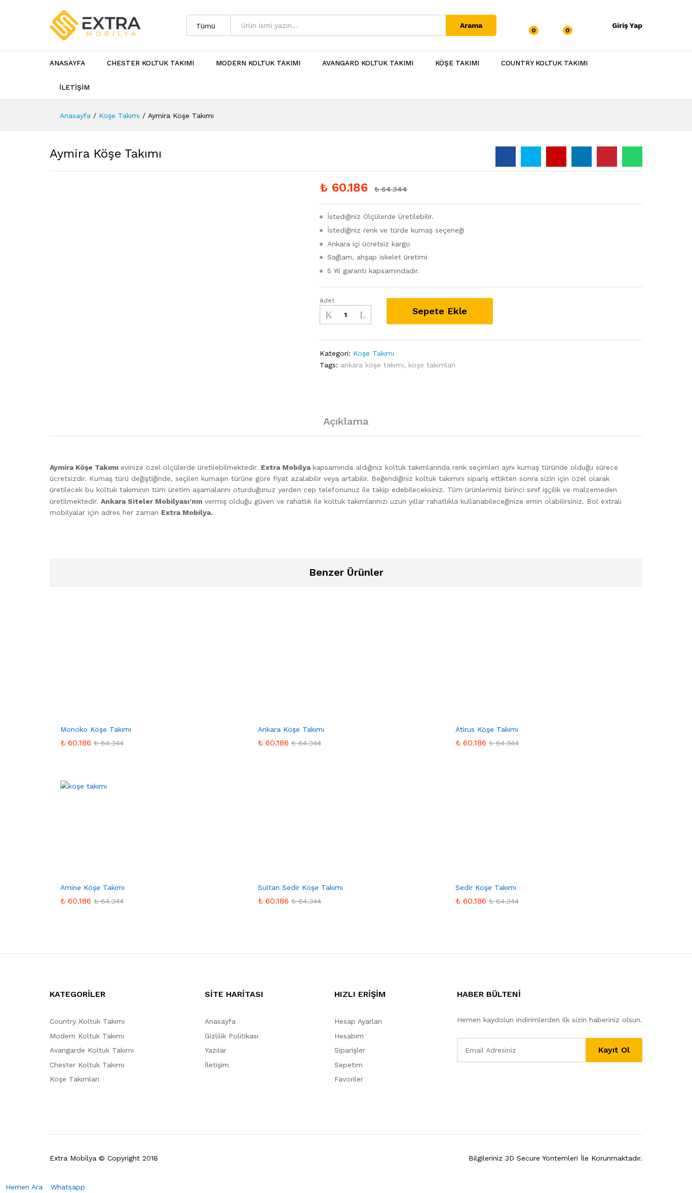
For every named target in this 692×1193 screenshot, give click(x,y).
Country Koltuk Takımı (87, 1021)
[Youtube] (491, 1088)
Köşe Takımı (373, 353)
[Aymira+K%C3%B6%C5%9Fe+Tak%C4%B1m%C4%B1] (531, 156)
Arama (471, 25)
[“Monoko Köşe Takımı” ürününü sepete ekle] (125, 712)
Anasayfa (220, 1021)
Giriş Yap (627, 25)
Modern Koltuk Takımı (87, 1036)
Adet (327, 300)
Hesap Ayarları (358, 1021)
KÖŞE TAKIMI (457, 63)
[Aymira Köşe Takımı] (505, 156)
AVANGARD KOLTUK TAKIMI (367, 63)
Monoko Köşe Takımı (95, 729)
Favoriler (348, 1079)
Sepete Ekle (439, 311)
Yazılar (215, 1050)
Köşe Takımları (74, 1079)
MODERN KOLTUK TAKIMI (258, 63)
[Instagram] (522, 1088)
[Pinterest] (507, 1088)
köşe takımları (431, 365)
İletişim (217, 1065)
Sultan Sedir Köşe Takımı (300, 887)
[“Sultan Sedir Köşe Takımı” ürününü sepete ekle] (322, 870)
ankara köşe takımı (372, 365)
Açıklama (346, 421)
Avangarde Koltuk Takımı (92, 1050)
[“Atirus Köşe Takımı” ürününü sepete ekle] (520, 712)
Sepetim (348, 1065)
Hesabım (349, 1036)
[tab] (346, 425)
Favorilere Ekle (511, 311)
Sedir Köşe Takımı (485, 887)
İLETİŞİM (74, 87)
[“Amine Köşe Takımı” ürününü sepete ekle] (125, 870)
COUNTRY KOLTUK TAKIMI (544, 63)
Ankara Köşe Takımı (291, 729)
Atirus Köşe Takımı (486, 729)
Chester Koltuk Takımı (87, 1065)
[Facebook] (460, 1088)
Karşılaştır (539, 311)
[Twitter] (475, 1088)
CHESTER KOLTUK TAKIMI (150, 63)
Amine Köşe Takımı (92, 887)
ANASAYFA (67, 63)
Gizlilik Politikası (231, 1036)
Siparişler (349, 1050)
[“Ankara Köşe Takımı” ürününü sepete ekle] (322, 712)
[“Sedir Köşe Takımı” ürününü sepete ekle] (520, 870)
